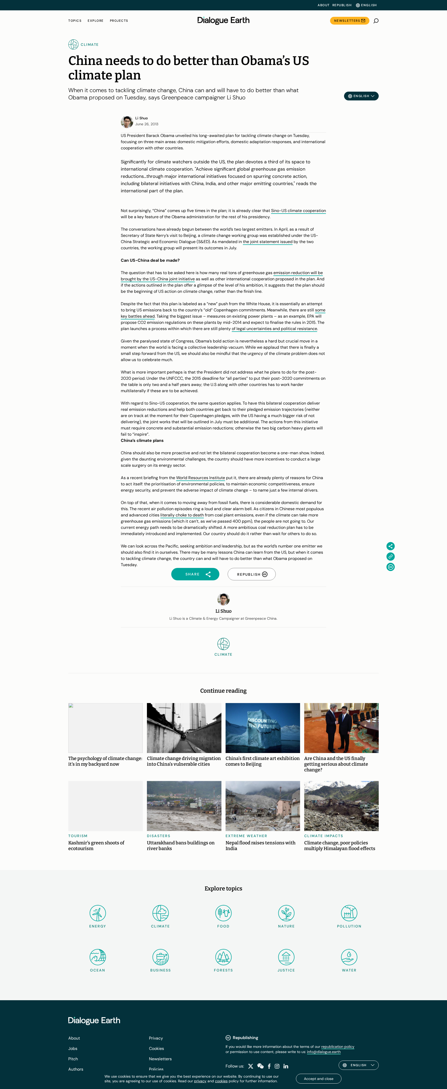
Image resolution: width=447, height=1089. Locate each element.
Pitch (73, 1059)
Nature (286, 926)
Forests (223, 970)
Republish (342, 5)
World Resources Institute (200, 477)
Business (160, 970)
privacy (200, 1081)
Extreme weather (246, 836)
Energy (97, 926)
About (324, 5)
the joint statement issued (268, 241)
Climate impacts (323, 836)
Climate (160, 926)
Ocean (97, 970)
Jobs (72, 1048)
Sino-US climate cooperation (298, 210)
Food (223, 926)
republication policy (337, 1046)
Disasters (158, 836)
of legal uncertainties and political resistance (274, 328)
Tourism (78, 836)
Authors (75, 1069)
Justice (286, 970)
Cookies (156, 1048)
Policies (156, 1069)
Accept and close (318, 1078)
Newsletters (347, 21)
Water (349, 970)
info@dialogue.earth (324, 1051)
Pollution (349, 926)
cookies (221, 1081)
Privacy (156, 1038)
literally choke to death (182, 515)
